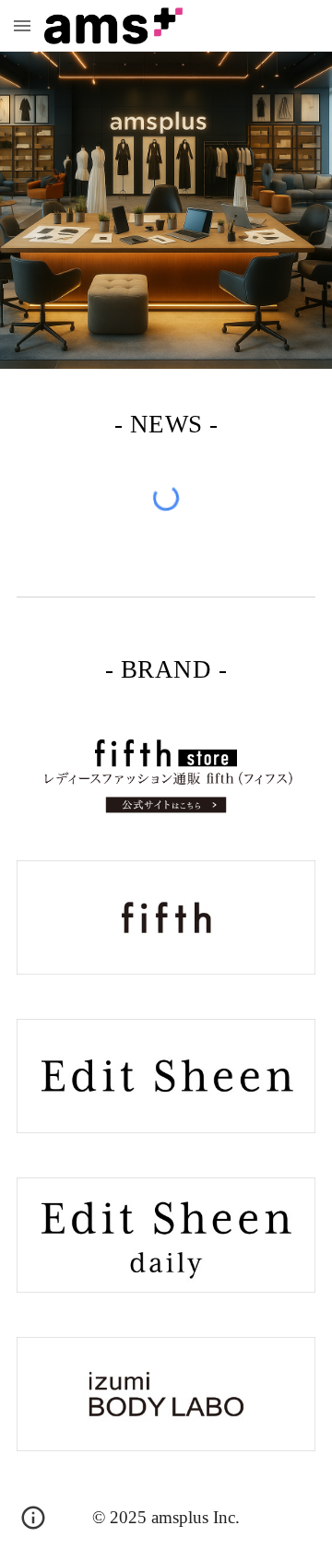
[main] (166, 421)
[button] (22, 25)
